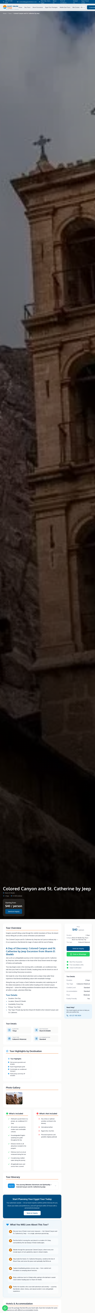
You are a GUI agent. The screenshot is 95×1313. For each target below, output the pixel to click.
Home (20, 7)
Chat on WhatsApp (79, 954)
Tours (10, 13)
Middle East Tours (65, 7)
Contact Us (75, 1)
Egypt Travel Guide (85, 1)
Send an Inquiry (13, 911)
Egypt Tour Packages (51, 7)
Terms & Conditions (63, 1)
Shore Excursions (38, 7)
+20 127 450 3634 (75, 1015)
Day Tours (27, 7)
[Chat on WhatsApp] (5, 1308)
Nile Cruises (76, 7)
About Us (54, 1)
